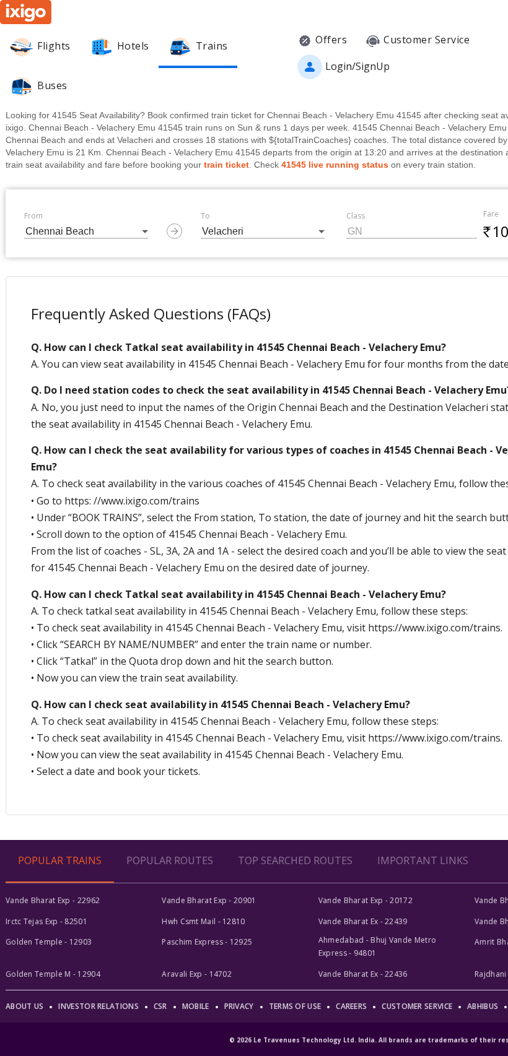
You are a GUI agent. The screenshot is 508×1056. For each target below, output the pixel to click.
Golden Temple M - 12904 (53, 974)
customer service (417, 1006)
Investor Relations (98, 1006)
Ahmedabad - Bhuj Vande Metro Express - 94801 (377, 946)
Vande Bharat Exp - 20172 (365, 900)
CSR (160, 1006)
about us (24, 1006)
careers (351, 1006)
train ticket (226, 165)
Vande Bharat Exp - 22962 (53, 900)
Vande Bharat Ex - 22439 (363, 921)
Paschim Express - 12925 (207, 942)
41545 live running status (334, 165)
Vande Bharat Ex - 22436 (363, 974)
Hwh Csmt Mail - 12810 (203, 921)
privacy (239, 1006)
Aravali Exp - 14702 (197, 974)
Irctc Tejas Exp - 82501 (46, 921)
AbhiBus (482, 1006)
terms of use (295, 1006)
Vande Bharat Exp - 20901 (209, 900)
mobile (195, 1006)
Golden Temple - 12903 (49, 942)
